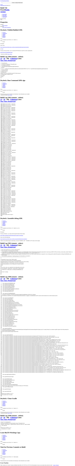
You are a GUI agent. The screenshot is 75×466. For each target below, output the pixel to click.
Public (7, 10)
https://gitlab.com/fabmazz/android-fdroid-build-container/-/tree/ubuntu (11, 235)
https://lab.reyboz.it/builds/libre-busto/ (6, 52)
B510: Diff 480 (4, 25)
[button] (2, 0)
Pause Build (4, 15)
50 (4, 58)
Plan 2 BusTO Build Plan (6, 27)
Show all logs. (10, 54)
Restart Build (4, 14)
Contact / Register (56, 465)
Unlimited (13, 58)
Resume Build (4, 16)
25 (1, 58)
